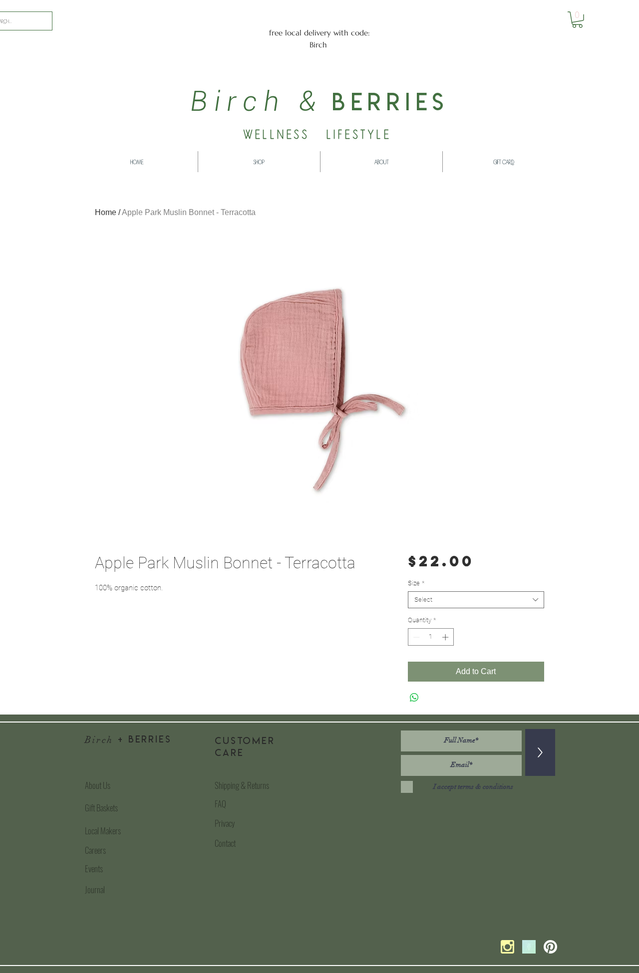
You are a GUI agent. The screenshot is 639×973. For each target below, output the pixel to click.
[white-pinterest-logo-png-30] (550, 947)
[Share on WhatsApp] (414, 698)
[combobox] (476, 599)
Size (416, 583)
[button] (577, 19)
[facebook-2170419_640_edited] (529, 947)
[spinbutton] (430, 637)
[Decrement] (415, 637)
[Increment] (446, 637)
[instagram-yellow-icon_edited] (507, 947)
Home (105, 212)
